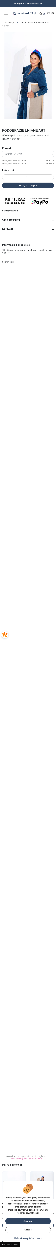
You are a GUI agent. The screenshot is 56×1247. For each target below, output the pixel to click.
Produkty (9, 22)
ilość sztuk (8, 170)
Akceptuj (28, 1221)
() (52, 13)
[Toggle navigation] (6, 13)
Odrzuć (28, 1230)
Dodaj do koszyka (28, 185)
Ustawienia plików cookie (28, 1238)
